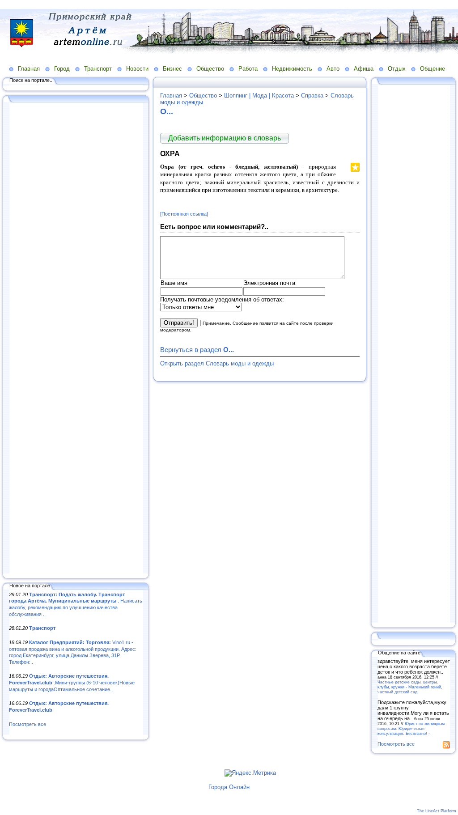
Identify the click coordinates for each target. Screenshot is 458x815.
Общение (432, 68)
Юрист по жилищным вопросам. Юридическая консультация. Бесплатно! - (411, 728)
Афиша (363, 68)
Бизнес (172, 68)
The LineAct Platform (436, 811)
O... (166, 111)
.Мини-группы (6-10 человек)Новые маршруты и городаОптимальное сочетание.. (72, 682)
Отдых (397, 68)
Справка (312, 95)
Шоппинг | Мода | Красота (259, 95)
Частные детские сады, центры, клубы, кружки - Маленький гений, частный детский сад (409, 686)
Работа (248, 68)
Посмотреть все (27, 724)
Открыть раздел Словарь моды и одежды (217, 363)
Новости (137, 68)
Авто (333, 68)
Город (62, 68)
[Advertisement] (76, 338)
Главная (29, 68)
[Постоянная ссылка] (184, 213)
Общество (210, 68)
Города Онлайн (229, 787)
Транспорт (98, 68)
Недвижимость (292, 68)
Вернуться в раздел (197, 349)
